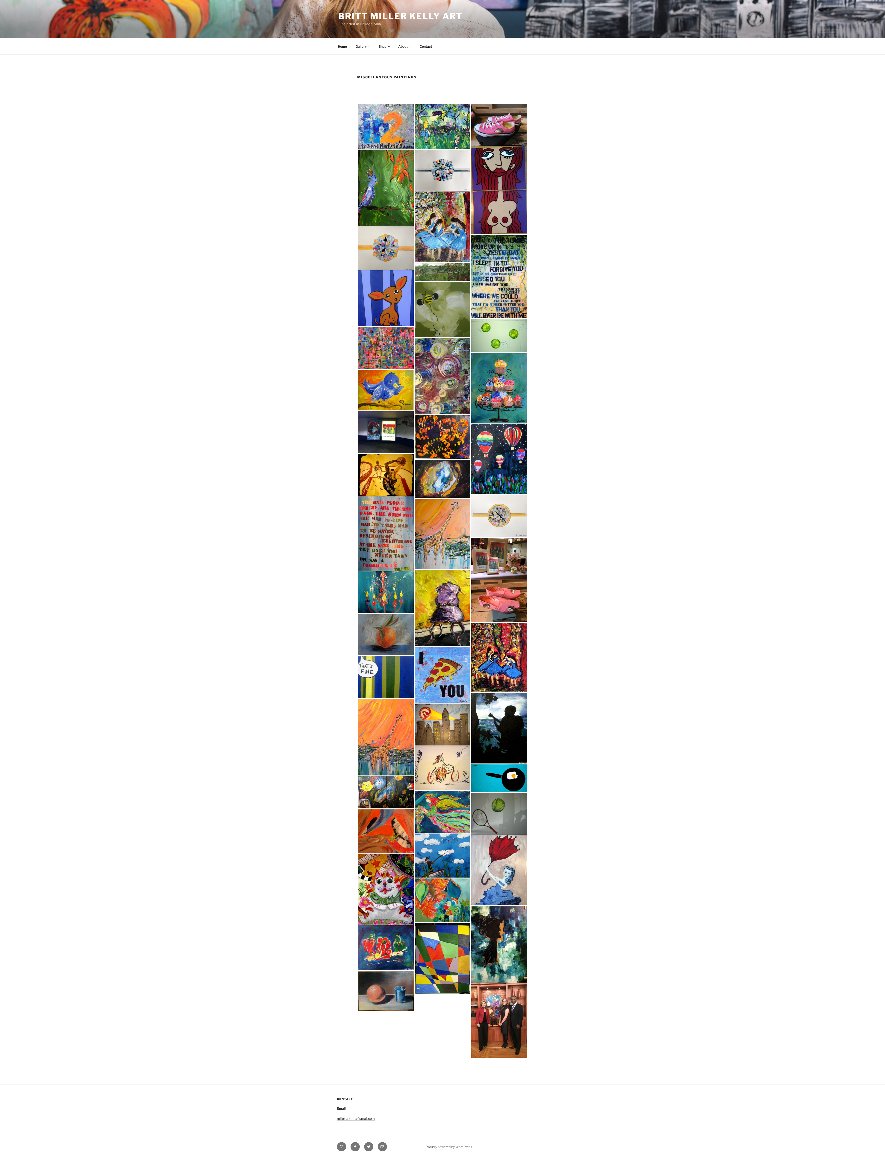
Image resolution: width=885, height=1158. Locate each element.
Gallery (361, 46)
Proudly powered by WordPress (449, 1147)
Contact (426, 46)
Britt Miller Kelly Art (400, 16)
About (403, 46)
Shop (382, 46)
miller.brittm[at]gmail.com (356, 1118)
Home (342, 46)
